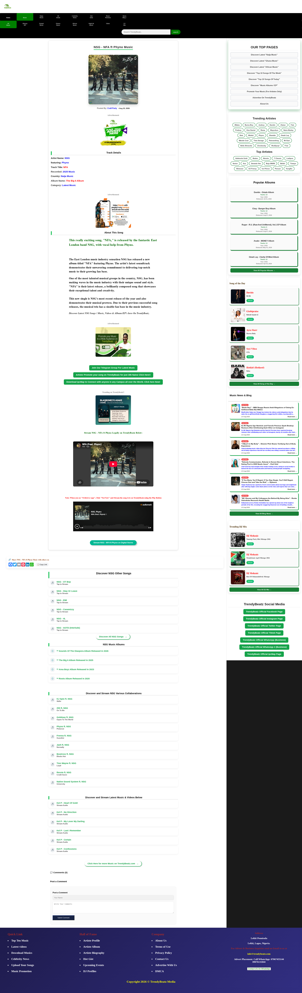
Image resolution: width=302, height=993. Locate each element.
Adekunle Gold (241, 158)
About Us (264, 104)
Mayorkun (274, 130)
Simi (241, 135)
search (175, 32)
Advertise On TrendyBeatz (264, 98)
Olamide (272, 135)
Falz (292, 125)
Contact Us (161, 959)
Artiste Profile (91, 940)
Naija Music (67, 176)
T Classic (277, 158)
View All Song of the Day (264, 384)
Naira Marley (288, 130)
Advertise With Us (166, 965)
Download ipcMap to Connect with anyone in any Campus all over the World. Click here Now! (113, 382)
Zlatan (283, 125)
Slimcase (239, 169)
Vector (235, 163)
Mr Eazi (287, 140)
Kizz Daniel (251, 130)
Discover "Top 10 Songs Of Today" (264, 79)
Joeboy (261, 125)
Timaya (293, 163)
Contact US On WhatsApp (259, 969)
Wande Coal (243, 140)
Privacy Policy (163, 952)
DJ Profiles (89, 971)
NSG (67, 158)
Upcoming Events (93, 965)
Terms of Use (162, 946)
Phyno (65, 162)
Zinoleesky (261, 146)
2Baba (237, 125)
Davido (272, 125)
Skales (255, 158)
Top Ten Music (20, 940)
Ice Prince (266, 169)
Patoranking (274, 140)
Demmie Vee (256, 163)
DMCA (159, 971)
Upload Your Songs (22, 965)
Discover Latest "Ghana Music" (264, 61)
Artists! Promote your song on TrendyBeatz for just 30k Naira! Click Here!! (113, 375)
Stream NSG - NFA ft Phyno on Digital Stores (113, 543)
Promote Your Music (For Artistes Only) (264, 92)
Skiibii (282, 163)
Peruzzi (278, 169)
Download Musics (21, 952)
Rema (263, 130)
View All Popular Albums (264, 270)
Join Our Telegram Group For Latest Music (113, 368)
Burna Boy (249, 125)
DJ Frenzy (253, 169)
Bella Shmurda (246, 146)
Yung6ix (289, 169)
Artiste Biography (93, 952)
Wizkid (251, 135)
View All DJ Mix (264, 590)
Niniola (266, 158)
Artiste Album (91, 946)
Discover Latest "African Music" (264, 67)
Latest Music (69, 185)
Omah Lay (285, 135)
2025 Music (69, 171)
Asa (244, 163)
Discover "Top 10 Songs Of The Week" (264, 73)
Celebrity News (20, 959)
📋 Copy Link (42, 564)
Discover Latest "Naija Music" (264, 55)
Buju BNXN (270, 163)
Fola (286, 146)
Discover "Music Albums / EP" (264, 85)
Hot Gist (88, 959)
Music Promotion (21, 971)
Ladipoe (290, 158)
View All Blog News (264, 514)
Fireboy (238, 130)
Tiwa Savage (259, 140)
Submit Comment (63, 918)
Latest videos (19, 946)
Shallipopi (275, 146)
